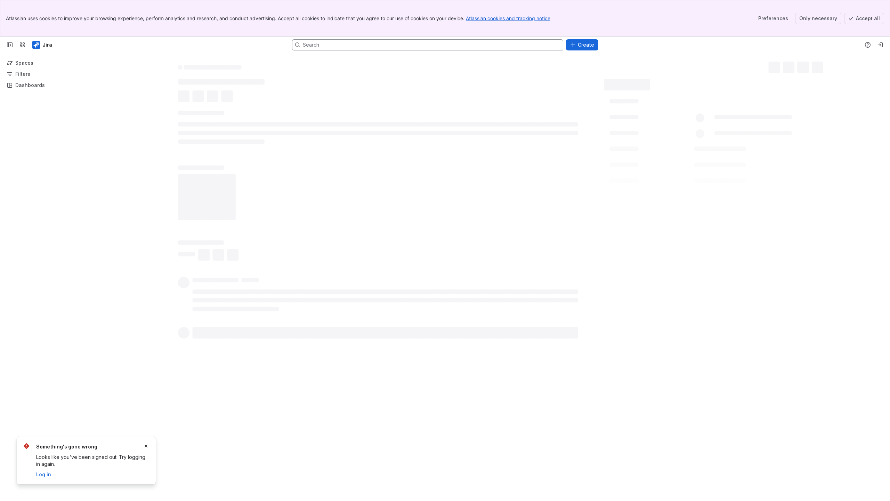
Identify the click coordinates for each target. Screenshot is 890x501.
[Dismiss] (146, 446)
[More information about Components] (661, 163)
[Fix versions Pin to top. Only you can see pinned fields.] (667, 178)
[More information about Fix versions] (659, 179)
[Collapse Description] (174, 114)
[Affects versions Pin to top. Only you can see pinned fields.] (678, 194)
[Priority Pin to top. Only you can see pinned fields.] (645, 209)
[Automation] (687, 82)
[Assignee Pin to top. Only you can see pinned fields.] (651, 117)
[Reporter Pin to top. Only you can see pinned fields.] (649, 132)
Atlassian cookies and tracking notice (508, 18)
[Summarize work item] (198, 97)
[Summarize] (585, 166)
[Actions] (820, 66)
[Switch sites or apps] (22, 44)
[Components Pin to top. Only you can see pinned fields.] (669, 163)
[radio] (187, 165)
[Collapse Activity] (174, 153)
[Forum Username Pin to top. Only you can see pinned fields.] (679, 148)
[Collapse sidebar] (9, 44)
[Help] (867, 44)
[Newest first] (596, 166)
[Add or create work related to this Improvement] (185, 97)
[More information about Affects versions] (669, 194)
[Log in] (880, 44)
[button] (718, 100)
